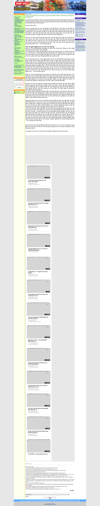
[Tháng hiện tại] (19, 87)
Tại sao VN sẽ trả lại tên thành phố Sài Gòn (79, 40)
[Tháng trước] (18, 87)
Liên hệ (78, 12)
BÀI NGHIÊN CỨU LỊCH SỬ (80, 19)
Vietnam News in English (25, 12)
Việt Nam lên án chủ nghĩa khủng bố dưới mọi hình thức (80, 48)
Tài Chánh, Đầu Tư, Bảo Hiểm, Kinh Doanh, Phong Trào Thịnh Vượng (44, 12)
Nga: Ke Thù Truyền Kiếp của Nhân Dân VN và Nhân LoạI (80, 32)
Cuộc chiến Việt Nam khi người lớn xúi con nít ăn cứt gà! (80, 29)
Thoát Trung (77, 21)
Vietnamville (52, 503)
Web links (83, 11)
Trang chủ (16, 11)
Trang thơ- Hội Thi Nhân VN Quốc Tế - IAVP (67, 12)
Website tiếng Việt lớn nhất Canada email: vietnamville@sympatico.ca (40, 11)
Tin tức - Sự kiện (22, 11)
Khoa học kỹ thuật (70, 11)
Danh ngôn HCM (78, 27)
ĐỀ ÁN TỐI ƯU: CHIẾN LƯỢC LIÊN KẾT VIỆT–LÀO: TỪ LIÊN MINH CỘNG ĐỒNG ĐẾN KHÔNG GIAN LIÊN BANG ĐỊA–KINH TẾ (80, 24)
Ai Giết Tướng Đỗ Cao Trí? (80, 50)
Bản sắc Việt (56, 11)
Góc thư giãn (77, 11)
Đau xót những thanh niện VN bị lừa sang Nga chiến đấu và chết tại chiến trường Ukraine (80, 44)
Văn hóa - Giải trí (63, 11)
